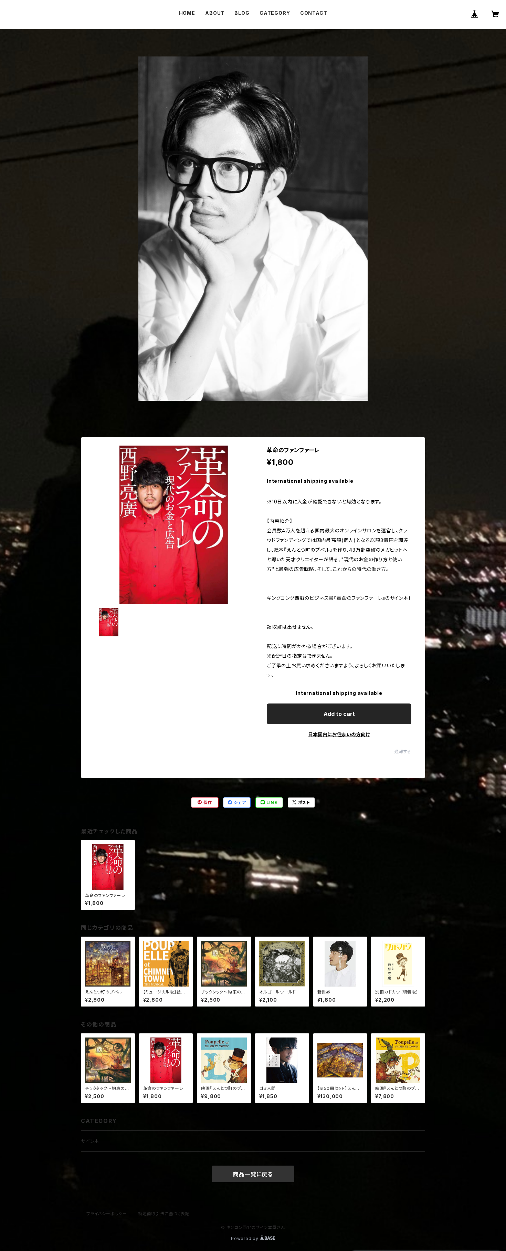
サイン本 (90, 1141)
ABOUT (214, 13)
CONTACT (313, 13)
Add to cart (339, 713)
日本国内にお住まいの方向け (339, 734)
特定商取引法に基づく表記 (164, 1213)
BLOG (241, 13)
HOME (187, 13)
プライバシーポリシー (106, 1213)
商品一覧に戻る (253, 1174)
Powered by (245, 1238)
